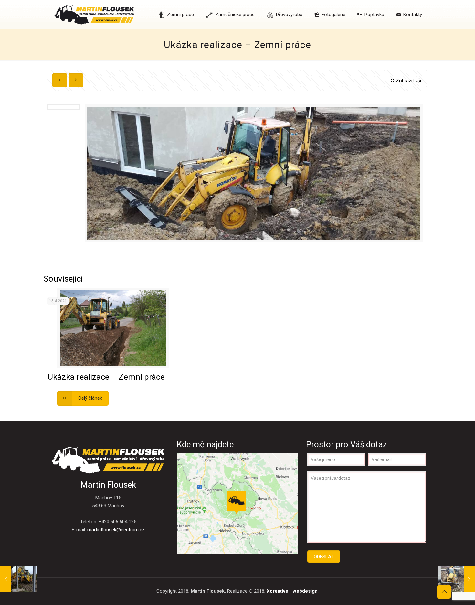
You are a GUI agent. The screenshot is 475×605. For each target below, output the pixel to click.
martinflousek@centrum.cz (116, 530)
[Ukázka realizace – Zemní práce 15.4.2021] (18, 579)
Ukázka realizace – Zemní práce (106, 377)
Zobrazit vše (409, 81)
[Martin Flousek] (94, 14)
